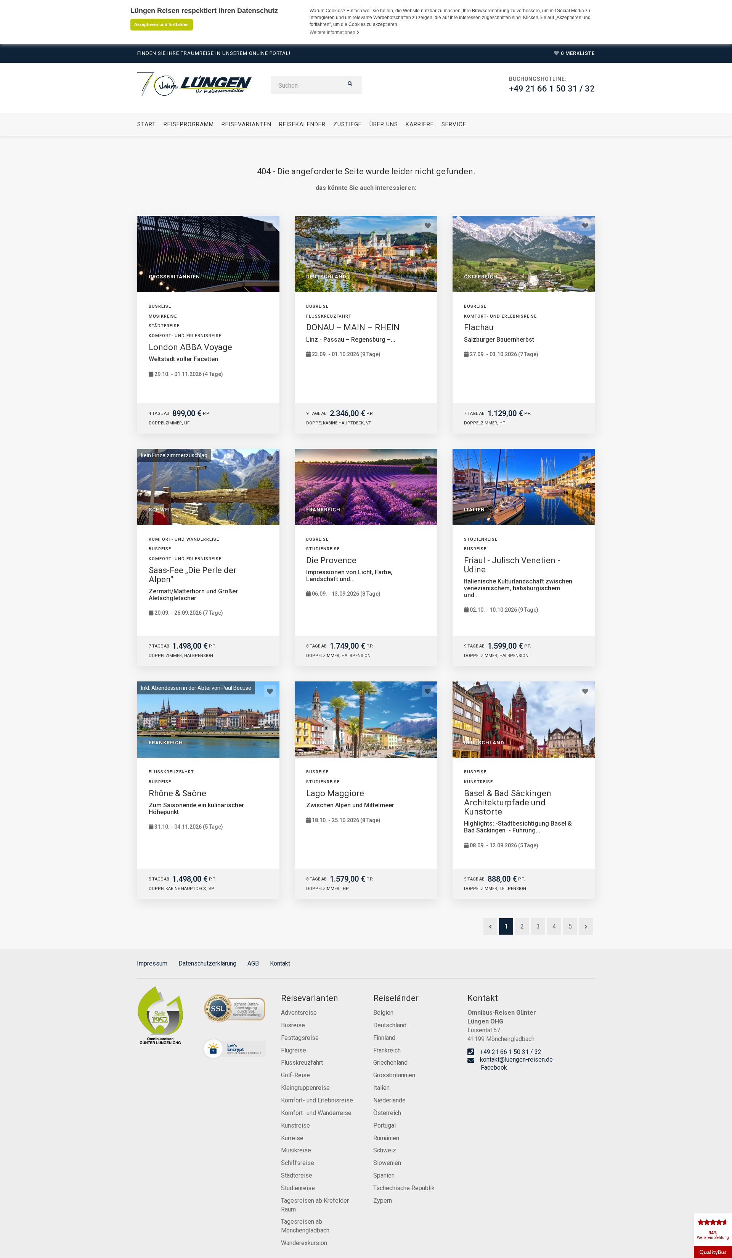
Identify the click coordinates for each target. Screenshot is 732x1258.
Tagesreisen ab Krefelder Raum (315, 1205)
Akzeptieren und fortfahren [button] (161, 24)
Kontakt (280, 963)
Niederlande (389, 1100)
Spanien (384, 1175)
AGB (253, 963)
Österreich (387, 1113)
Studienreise (298, 1188)
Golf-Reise (295, 1075)
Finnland (384, 1037)
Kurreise (292, 1138)
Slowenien (387, 1162)
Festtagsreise (300, 1037)
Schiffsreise (297, 1162)
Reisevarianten (246, 124)
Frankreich (387, 1050)
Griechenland (390, 1062)
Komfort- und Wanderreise (316, 1113)
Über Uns (383, 124)
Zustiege (347, 124)
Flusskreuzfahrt (302, 1062)
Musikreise (296, 1150)
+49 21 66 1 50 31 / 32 (552, 88)
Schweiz (384, 1150)
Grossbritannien (394, 1075)
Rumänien (386, 1138)
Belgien (383, 1012)
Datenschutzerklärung (207, 963)
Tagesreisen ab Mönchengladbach (305, 1226)
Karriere (420, 124)
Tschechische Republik (404, 1188)
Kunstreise (295, 1125)
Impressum (152, 963)
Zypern (382, 1200)
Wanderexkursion (304, 1243)
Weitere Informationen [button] (333, 32)
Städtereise (296, 1175)
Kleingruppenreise (305, 1087)
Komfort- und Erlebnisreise (317, 1100)
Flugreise (293, 1050)
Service (453, 124)
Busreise (293, 1025)
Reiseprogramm (189, 124)
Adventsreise (299, 1012)
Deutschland (389, 1025)
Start (146, 124)
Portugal (384, 1125)
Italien (381, 1087)
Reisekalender (302, 124)
